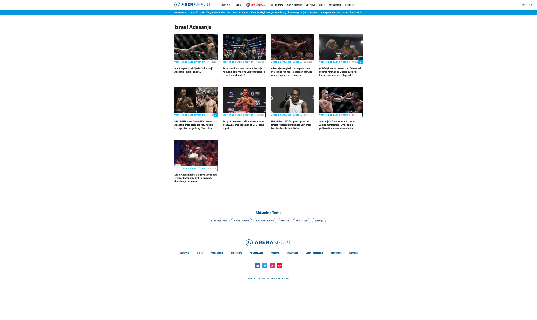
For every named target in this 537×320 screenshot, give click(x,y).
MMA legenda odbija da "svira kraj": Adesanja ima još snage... (194, 70)
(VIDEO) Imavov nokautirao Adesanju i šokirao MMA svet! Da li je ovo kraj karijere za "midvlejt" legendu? (340, 72)
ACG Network (256, 253)
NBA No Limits (294, 4)
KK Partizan (302, 220)
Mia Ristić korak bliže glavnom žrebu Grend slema (208, 12)
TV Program (277, 4)
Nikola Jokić (220, 220)
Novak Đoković (241, 220)
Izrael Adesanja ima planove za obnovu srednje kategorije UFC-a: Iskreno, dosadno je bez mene (195, 178)
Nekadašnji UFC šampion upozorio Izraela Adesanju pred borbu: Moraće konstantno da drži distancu (291, 125)
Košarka (285, 220)
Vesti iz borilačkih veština (189, 62)
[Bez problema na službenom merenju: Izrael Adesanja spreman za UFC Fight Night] (244, 102)
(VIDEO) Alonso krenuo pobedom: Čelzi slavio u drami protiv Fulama (332, 12)
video (200, 253)
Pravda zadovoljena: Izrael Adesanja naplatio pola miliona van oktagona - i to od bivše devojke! (244, 72)
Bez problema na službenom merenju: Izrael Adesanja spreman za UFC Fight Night (243, 125)
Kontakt (353, 253)
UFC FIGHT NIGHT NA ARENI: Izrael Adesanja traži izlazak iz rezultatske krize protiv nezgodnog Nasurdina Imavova (193, 125)
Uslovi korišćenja (314, 253)
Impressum (236, 253)
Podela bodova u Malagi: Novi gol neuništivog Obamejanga (266, 12)
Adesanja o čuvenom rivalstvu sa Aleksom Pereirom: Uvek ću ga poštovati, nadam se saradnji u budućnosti (337, 125)
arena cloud (217, 253)
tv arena (255, 278)
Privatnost (292, 253)
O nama (275, 253)
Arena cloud (335, 4)
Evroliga (319, 220)
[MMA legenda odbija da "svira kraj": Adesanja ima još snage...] (196, 49)
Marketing (336, 253)
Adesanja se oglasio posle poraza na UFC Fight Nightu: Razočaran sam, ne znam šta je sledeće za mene (291, 72)
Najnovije (225, 4)
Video (322, 4)
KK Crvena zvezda (265, 220)
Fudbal (238, 4)
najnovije (184, 253)
